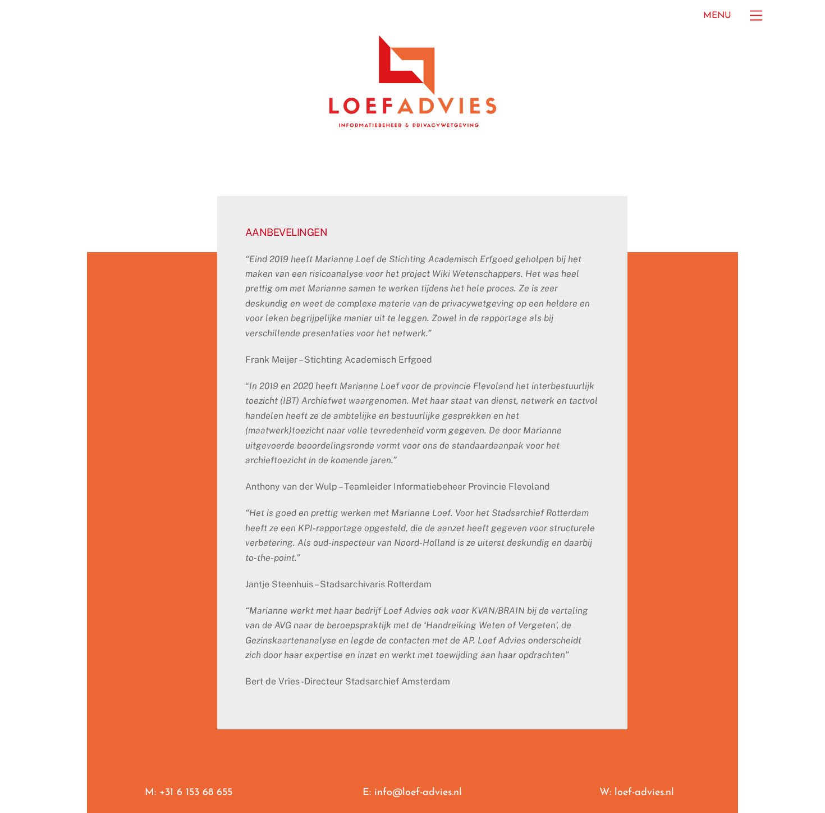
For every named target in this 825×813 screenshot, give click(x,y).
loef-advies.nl (644, 793)
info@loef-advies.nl (418, 793)
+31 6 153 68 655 (195, 793)
